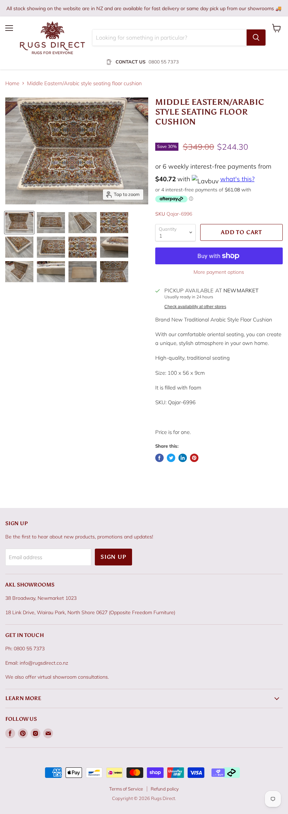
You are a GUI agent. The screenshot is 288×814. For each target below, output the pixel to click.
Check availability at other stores (195, 306)
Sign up (113, 557)
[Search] (256, 37)
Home (12, 83)
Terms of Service (126, 789)
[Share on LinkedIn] (182, 458)
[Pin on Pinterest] (194, 458)
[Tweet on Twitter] (171, 458)
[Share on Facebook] (159, 458)
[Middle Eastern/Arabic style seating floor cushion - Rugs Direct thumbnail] (19, 222)
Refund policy (165, 789)
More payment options (219, 272)
